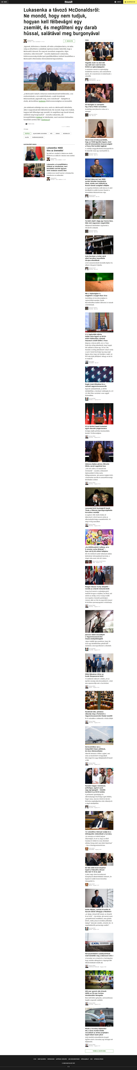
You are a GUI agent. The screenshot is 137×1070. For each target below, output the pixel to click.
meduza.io (45, 119)
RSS (91, 1059)
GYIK (35, 1059)
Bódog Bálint (30, 40)
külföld (29, 41)
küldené (39, 117)
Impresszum (50, 1059)
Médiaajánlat (85, 1059)
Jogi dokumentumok (74, 1059)
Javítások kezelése (61, 1059)
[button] (27, 133)
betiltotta (42, 101)
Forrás (26, 129)
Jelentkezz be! (131, 2)
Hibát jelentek (42, 1059)
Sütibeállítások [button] (98, 1059)
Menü (5, 2)
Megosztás (70, 41)
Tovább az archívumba (99, 1051)
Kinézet (119, 2)
